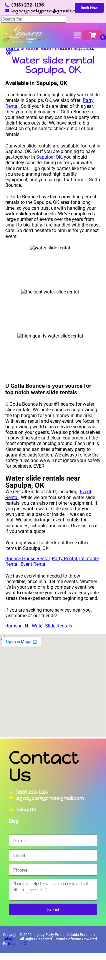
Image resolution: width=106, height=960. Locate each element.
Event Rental (34, 564)
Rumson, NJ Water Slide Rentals (38, 626)
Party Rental (64, 558)
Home (12, 48)
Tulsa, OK (11, 939)
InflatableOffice (21, 943)
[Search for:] (33, 18)
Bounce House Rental (27, 558)
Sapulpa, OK (49, 157)
